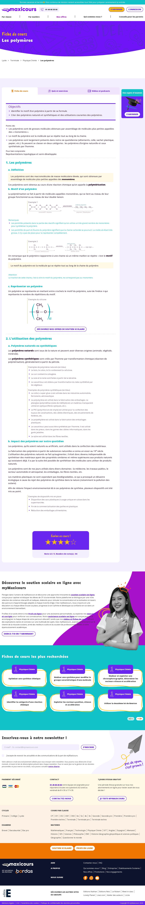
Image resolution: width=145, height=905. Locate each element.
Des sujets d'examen (132, 93)
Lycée (4, 60)
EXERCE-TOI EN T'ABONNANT (19, 633)
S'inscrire (88, 747)
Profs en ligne (35, 613)
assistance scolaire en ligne (61, 616)
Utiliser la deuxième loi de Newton (120, 703)
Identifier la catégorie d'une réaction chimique (24, 703)
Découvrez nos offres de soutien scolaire (61, 329)
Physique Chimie (30, 60)
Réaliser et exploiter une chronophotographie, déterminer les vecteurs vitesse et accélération (120, 679)
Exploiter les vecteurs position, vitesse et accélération (72, 703)
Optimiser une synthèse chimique (24, 678)
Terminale (14, 60)
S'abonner (132, 114)
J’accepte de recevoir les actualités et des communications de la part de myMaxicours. (42, 755)
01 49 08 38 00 (56, 785)
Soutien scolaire (61, 848)
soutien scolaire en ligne (82, 595)
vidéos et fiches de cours (75, 619)
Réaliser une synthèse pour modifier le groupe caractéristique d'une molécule (72, 678)
